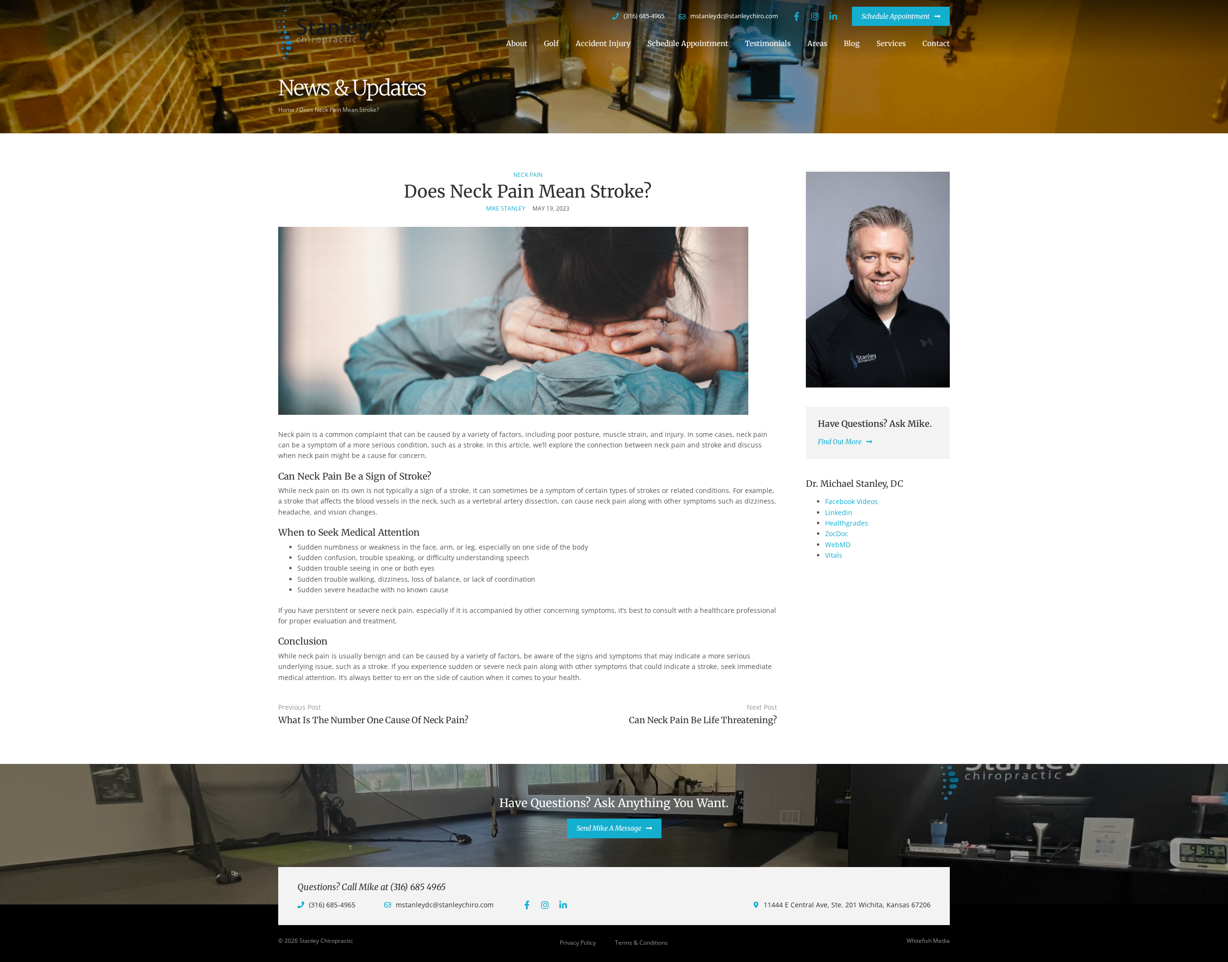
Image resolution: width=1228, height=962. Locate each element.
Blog (852, 43)
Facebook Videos (851, 501)
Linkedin (838, 512)
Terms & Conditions (641, 943)
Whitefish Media (928, 941)
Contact (936, 43)
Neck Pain (528, 175)
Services (891, 43)
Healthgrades (846, 523)
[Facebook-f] (796, 16)
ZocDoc (836, 533)
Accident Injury (603, 43)
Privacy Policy (578, 943)
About (516, 43)
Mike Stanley (505, 208)
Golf (551, 43)
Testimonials (768, 43)
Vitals (833, 555)
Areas (817, 43)
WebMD (837, 544)
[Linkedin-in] (833, 16)
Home (286, 109)
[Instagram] (815, 16)
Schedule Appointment (688, 43)
